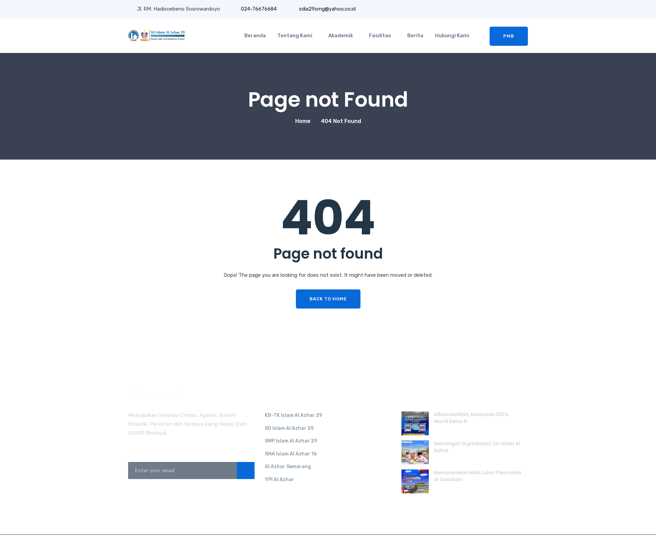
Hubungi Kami (452, 35)
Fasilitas (380, 35)
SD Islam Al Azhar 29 (289, 428)
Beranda (255, 35)
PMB (508, 36)
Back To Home (328, 298)
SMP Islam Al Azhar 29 (291, 441)
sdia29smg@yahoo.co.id (327, 9)
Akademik (340, 35)
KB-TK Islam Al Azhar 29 (293, 415)
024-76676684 (259, 9)
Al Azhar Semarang (288, 466)
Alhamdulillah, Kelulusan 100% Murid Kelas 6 (471, 418)
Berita (415, 35)
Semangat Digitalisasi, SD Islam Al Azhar (477, 447)
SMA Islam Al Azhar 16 (291, 454)
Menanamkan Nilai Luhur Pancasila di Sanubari (477, 476)
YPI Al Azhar (279, 479)
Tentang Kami (294, 35)
